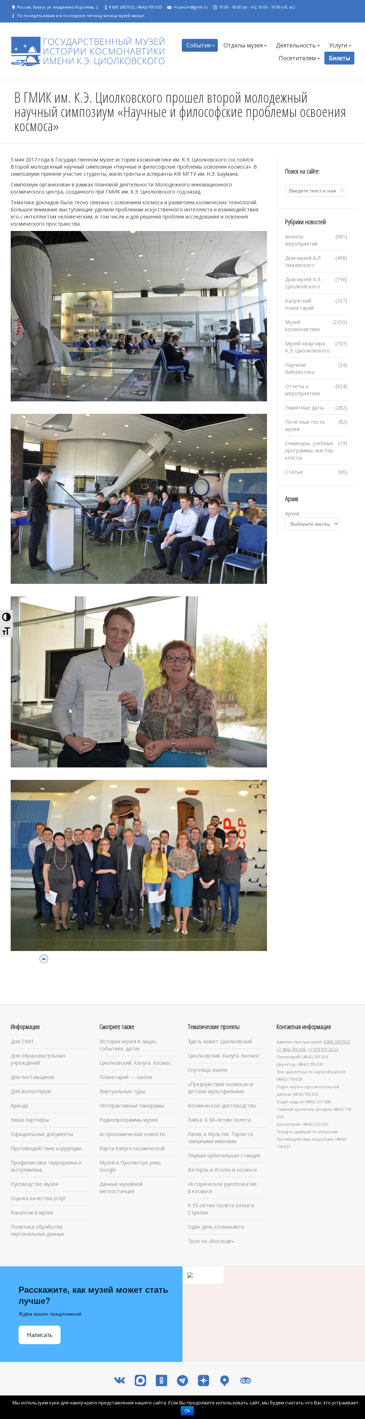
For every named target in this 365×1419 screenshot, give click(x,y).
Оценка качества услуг (38, 1198)
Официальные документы (42, 1134)
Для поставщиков (32, 1077)
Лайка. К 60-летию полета (219, 1119)
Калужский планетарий (299, 304)
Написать (39, 1335)
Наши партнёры (30, 1119)
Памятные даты (304, 407)
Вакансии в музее (32, 1212)
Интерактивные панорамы (131, 1105)
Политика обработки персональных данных (37, 1230)
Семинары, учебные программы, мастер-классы (310, 450)
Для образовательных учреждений (38, 1059)
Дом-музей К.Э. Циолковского (303, 283)
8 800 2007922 (337, 1041)
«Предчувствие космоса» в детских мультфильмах (220, 1088)
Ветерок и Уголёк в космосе (222, 1169)
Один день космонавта (216, 1226)
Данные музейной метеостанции (121, 1187)
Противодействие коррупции (46, 1148)
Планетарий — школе (125, 1077)
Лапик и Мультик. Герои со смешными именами (220, 1138)
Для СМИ (22, 1041)
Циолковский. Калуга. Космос (135, 1062)
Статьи (294, 471)
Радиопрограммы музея (128, 1119)
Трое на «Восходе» (211, 1241)
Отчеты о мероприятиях (302, 390)
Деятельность (296, 45)
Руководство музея (34, 1184)
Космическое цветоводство (222, 1105)
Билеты (339, 58)
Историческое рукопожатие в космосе (222, 1187)
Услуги (338, 45)
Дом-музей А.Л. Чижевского (303, 261)
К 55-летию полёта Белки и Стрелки (221, 1209)
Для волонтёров (31, 1091)
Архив (292, 513)
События (198, 45)
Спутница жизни (207, 1069)
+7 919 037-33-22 (323, 1049)
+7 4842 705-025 (291, 1049)
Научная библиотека (299, 368)
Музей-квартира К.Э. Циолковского (307, 347)
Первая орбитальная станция (224, 1155)
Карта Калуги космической (132, 1148)
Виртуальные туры (122, 1091)
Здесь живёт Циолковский (220, 1041)
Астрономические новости (132, 1134)
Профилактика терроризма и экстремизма (46, 1166)
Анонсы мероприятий (301, 240)
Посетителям (297, 58)
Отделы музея (243, 45)
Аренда (19, 1105)
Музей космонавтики (302, 326)
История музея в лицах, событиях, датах (128, 1045)
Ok (187, 1410)
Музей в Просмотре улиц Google (129, 1166)
